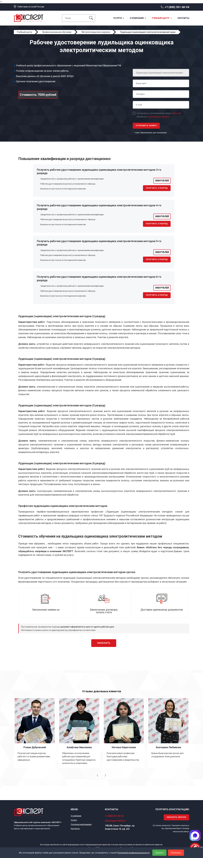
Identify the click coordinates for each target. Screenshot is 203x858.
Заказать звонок (176, 817)
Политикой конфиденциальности (133, 852)
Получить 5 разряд (157, 259)
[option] (40, 732)
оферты (175, 113)
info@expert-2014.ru (115, 821)
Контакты (183, 18)
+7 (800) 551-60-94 (177, 7)
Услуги (117, 18)
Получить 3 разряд (157, 188)
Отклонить (176, 852)
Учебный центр (161, 18)
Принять (159, 852)
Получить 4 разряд (157, 224)
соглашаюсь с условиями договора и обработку (158, 115)
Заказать (103, 643)
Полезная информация (81, 824)
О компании (137, 18)
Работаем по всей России (31, 6)
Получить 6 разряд (157, 295)
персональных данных (158, 116)
